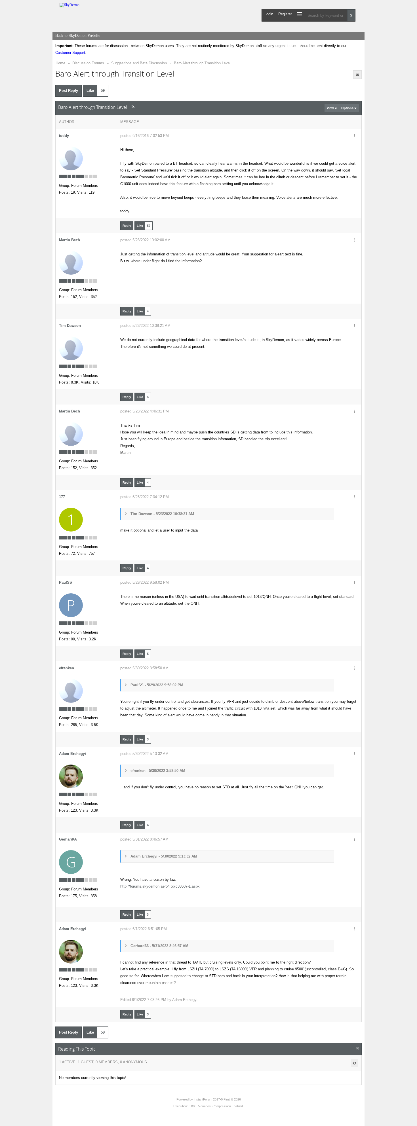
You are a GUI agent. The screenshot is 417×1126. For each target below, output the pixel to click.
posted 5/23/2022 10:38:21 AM (145, 325)
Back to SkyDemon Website (77, 35)
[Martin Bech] (71, 263)
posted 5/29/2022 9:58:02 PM (144, 582)
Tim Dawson (70, 325)
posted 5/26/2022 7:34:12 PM (144, 497)
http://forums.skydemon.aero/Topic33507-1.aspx (160, 886)
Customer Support (70, 52)
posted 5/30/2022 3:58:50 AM (144, 668)
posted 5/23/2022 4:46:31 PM (144, 411)
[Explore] (299, 14)
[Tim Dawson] (71, 348)
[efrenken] (71, 691)
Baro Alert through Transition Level (202, 63)
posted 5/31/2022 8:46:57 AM (144, 839)
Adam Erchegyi (72, 754)
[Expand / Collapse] (357, 1048)
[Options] (354, 136)
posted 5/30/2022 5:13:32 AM (144, 754)
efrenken (66, 668)
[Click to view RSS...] (132, 107)
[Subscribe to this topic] (357, 74)
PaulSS (65, 582)
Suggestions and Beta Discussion (139, 63)
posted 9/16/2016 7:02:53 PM (144, 136)
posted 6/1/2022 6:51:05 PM (143, 929)
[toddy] (71, 158)
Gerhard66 (68, 839)
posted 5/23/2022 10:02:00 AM (145, 240)
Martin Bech (69, 240)
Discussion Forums (88, 63)
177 (62, 497)
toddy (64, 136)
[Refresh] (354, 1063)
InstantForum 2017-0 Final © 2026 (217, 1099)
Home (60, 63)
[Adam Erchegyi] (71, 776)
